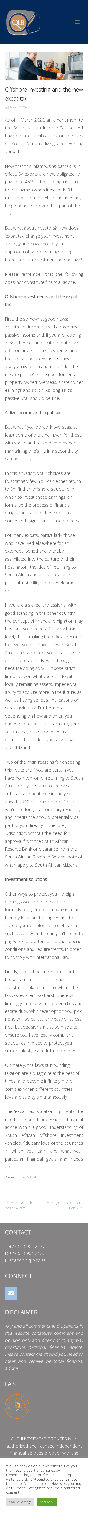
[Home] (23, 21)
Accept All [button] (47, 1502)
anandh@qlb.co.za (27, 1260)
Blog (22, 1177)
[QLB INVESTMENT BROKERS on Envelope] (11, 1293)
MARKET (33, 1177)
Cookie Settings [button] (20, 1502)
